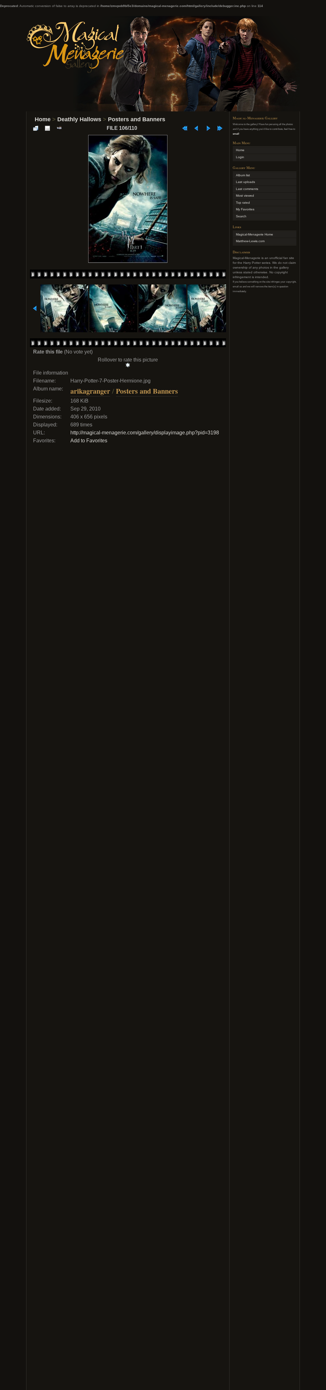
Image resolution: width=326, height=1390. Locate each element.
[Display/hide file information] (47, 128)
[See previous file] (196, 128)
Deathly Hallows (79, 119)
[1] (128, 365)
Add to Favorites (88, 440)
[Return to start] (184, 128)
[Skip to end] (220, 128)
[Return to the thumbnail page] (35, 128)
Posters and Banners (136, 119)
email (236, 133)
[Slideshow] (59, 128)
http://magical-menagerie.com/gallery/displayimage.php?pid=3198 (144, 432)
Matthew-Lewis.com (250, 241)
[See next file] (208, 128)
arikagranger (90, 391)
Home (43, 119)
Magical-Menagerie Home (254, 234)
